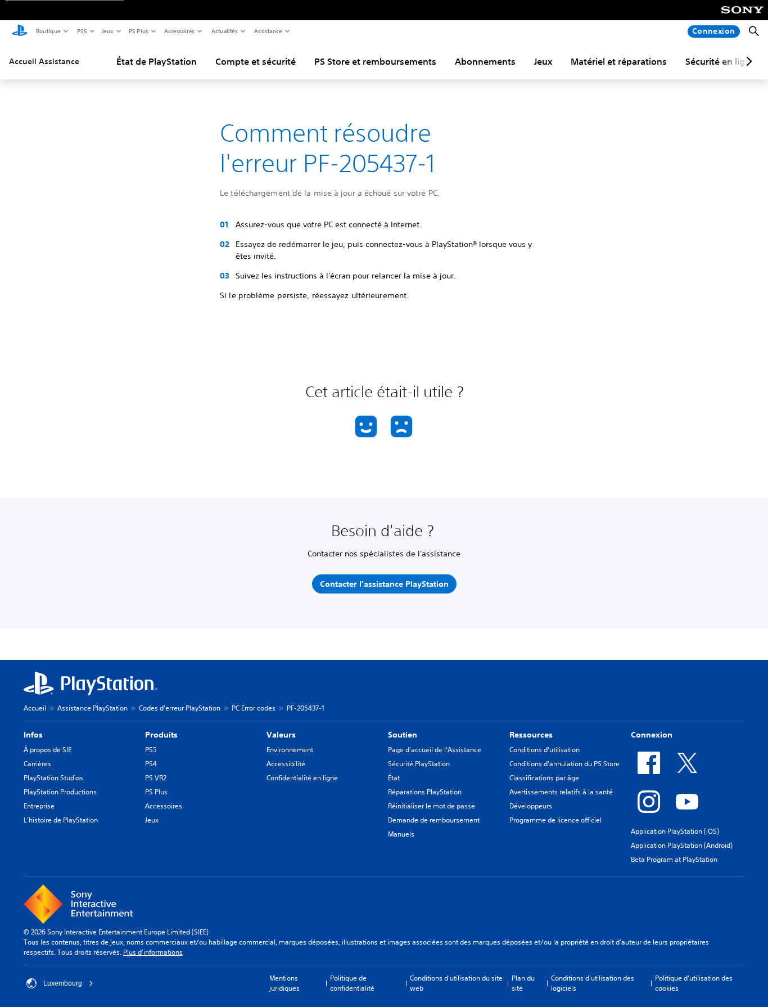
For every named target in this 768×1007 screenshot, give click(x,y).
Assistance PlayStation (92, 708)
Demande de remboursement (434, 820)
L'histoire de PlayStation (61, 820)
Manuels (401, 834)
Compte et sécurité (255, 61)
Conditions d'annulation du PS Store (564, 763)
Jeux (107, 31)
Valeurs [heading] (281, 735)
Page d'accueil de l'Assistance (434, 749)
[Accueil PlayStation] (19, 31)
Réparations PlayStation (425, 792)
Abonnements (485, 61)
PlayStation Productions (60, 792)
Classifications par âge (544, 778)
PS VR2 (155, 778)
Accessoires (179, 31)
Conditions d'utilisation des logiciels (592, 983)
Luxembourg (62, 983)
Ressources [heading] (531, 735)
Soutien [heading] (402, 735)
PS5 (81, 31)
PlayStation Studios (53, 778)
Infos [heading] (33, 735)
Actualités (224, 31)
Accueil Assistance (44, 61)
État (394, 778)
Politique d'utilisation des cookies (694, 983)
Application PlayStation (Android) (682, 845)
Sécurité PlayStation (419, 763)
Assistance (268, 31)
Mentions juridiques (284, 983)
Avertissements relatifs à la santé (561, 792)
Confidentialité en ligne (302, 778)
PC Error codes (253, 708)
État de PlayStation (156, 61)
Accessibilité (285, 763)
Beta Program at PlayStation (674, 859)
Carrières (37, 763)
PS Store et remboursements (375, 61)
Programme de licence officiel (555, 820)
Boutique (47, 31)
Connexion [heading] (651, 735)
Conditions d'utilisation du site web (456, 983)
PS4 (151, 763)
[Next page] (747, 61)
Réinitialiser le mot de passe (431, 806)
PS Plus (138, 31)
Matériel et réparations (619, 61)
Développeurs (530, 806)
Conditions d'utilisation (544, 749)
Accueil (35, 708)
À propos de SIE (47, 749)
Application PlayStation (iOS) (675, 831)
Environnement (289, 749)
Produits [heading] (161, 735)
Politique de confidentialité (352, 983)
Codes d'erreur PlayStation (179, 708)
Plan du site (523, 983)
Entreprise (39, 806)
